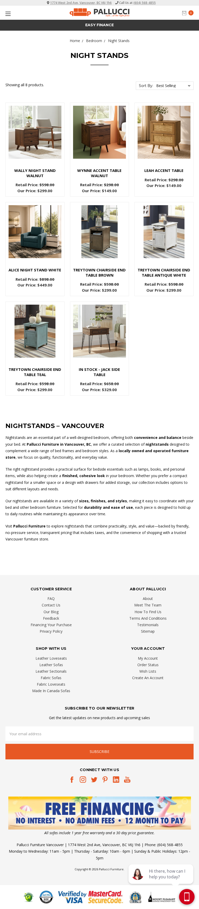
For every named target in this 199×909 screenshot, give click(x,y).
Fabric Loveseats (51, 684)
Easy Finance (99, 25)
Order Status (148, 664)
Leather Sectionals (51, 671)
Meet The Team (147, 605)
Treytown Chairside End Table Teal (35, 372)
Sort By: (146, 85)
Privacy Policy (51, 631)
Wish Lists (147, 671)
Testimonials (148, 624)
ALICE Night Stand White (35, 269)
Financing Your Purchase (51, 624)
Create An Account (148, 677)
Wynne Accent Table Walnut (99, 173)
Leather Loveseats (51, 658)
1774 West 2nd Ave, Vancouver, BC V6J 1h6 (81, 3)
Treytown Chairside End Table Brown (99, 272)
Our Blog (51, 611)
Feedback (51, 618)
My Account (148, 658)
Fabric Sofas (51, 677)
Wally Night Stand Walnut (35, 173)
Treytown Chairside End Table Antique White (164, 272)
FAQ (51, 598)
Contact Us (51, 605)
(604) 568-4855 (144, 3)
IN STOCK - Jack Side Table (99, 372)
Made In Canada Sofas (51, 690)
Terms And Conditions (148, 618)
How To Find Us (147, 611)
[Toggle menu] (7, 13)
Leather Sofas (51, 664)
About (148, 598)
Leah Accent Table (163, 170)
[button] (99, 813)
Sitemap (148, 631)
